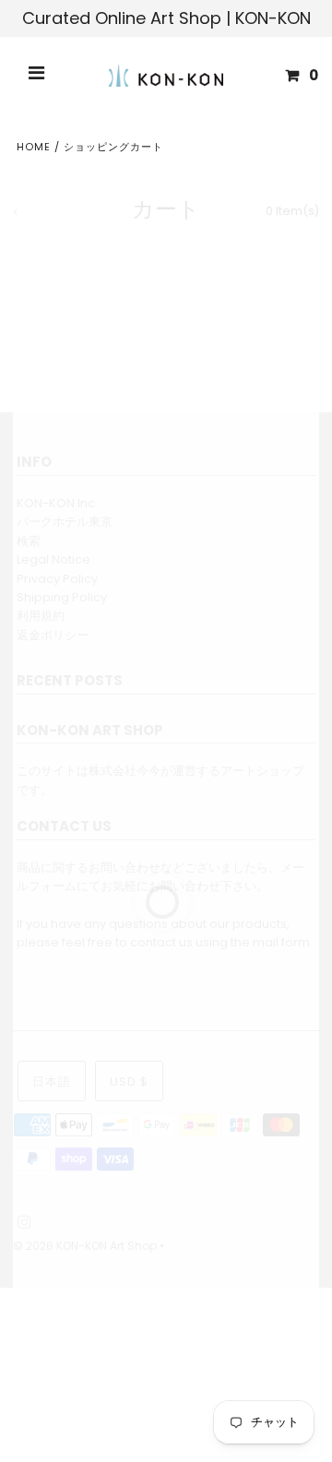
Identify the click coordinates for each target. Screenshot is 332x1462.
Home (34, 146)
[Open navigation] (37, 75)
